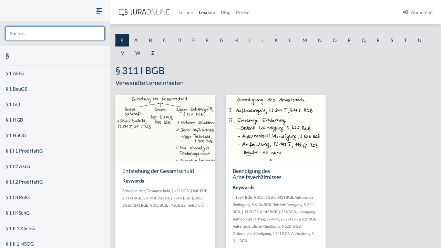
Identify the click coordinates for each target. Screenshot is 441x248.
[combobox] (55, 33)
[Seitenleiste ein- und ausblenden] (99, 11)
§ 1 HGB (14, 120)
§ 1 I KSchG (18, 213)
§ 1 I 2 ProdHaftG (24, 182)
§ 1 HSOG (16, 135)
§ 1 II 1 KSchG (20, 228)
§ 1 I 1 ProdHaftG (24, 151)
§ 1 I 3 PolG (18, 197)
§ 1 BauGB (17, 89)
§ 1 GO (13, 104)
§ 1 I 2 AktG (18, 166)
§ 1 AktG (15, 73)
